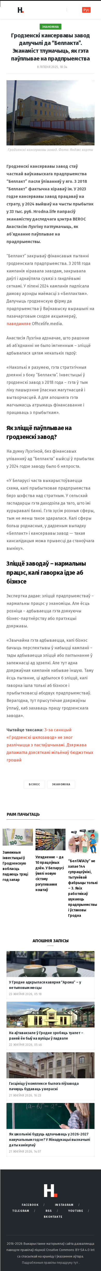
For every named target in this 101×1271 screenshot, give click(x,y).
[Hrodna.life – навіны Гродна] (20, 9)
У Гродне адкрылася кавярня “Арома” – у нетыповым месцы (45, 985)
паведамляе (18, 323)
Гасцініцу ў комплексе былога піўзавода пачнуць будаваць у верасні (44, 1086)
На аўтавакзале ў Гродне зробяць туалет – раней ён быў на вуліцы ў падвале (46, 1036)
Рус (86, 10)
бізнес (34, 784)
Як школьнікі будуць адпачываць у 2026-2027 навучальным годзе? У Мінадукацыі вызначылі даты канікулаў (49, 1139)
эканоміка (61, 784)
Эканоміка (50, 27)
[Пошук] (71, 10)
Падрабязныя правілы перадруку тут (50, 1263)
